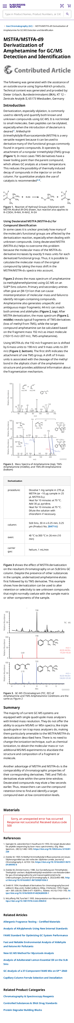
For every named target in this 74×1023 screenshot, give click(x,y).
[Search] (67, 14)
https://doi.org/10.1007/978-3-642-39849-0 (38, 899)
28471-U (52, 526)
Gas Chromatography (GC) (19, 26)
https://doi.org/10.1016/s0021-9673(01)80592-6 (38, 863)
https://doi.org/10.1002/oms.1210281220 (38, 850)
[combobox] (37, 14)
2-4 (38, 179)
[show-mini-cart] (69, 6)
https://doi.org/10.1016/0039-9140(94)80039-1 (38, 892)
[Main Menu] (5, 5)
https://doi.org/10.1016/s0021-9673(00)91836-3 (38, 879)
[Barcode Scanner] (62, 6)
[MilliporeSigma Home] (17, 6)
